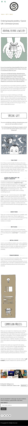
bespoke (4, 385)
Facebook (2, 416)
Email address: (4, 402)
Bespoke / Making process (8, 384)
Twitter (4, 416)
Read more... (24, 385)
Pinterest (7, 416)
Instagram (10, 416)
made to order (16, 385)
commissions (9, 385)
